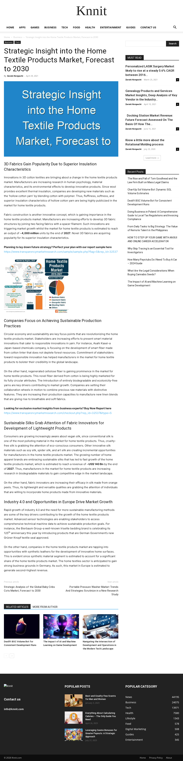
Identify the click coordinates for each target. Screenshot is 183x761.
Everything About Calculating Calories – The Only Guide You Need (100, 716)
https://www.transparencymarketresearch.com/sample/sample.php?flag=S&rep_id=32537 (61, 251)
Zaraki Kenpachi (15, 75)
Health (90, 27)
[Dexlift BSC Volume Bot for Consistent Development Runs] (21, 626)
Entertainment (110, 27)
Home (10, 27)
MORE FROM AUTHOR (45, 606)
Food (76, 27)
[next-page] (12, 656)
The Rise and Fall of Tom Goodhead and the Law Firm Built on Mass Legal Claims (152, 180)
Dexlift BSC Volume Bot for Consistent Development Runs (150, 202)
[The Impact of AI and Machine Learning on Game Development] (61, 626)
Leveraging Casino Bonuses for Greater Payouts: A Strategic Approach (101, 733)
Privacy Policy (156, 757)
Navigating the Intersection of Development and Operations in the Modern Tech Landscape (99, 645)
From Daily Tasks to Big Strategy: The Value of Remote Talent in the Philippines (153, 228)
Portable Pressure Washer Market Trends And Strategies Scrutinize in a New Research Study (92, 590)
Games (35, 27)
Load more (151, 157)
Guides (130, 27)
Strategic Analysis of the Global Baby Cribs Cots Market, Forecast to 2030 (29, 588)
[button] (174, 27)
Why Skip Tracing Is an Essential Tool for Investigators (151, 250)
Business (50, 27)
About (169, 757)
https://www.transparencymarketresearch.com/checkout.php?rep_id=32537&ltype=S (58, 413)
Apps (22, 27)
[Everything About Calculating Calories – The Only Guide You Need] (74, 717)
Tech (64, 27)
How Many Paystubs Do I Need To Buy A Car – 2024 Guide (152, 261)
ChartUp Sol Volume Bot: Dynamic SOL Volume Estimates (149, 191)
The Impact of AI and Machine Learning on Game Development (152, 283)
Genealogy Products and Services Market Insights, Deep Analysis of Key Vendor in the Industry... (151, 95)
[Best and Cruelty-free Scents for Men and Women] (74, 700)
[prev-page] (6, 656)
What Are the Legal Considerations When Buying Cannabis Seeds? (151, 272)
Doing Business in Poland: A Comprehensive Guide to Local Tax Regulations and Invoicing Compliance (153, 215)
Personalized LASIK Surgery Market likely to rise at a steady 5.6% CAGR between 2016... (149, 71)
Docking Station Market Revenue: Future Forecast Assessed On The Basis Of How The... (149, 120)
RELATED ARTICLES (17, 606)
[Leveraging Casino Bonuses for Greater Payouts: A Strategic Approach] (74, 735)
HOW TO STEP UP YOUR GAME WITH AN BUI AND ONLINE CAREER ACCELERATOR (152, 239)
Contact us (148, 27)
